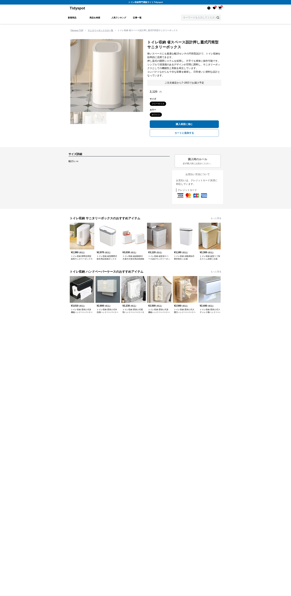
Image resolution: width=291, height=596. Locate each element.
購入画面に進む (184, 124)
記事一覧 (137, 17)
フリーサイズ (158, 103)
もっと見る (216, 218)
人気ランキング (118, 17)
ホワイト (156, 114)
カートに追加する (184, 133)
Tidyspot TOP (76, 30)
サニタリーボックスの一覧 (100, 30)
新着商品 (72, 17)
